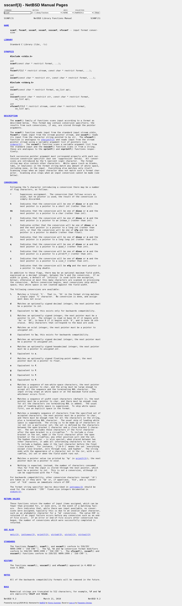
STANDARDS (9, 541)
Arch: (67, 10)
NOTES (7, 575)
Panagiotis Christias (85, 603)
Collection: (79, 10)
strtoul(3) (84, 534)
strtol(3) (70, 534)
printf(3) (81, 458)
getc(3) (14, 534)
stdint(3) (15, 491)
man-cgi (72, 603)
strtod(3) (56, 534)
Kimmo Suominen (54, 603)
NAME (6, 25)
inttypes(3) (76, 487)
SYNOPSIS (9, 51)
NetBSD (42, 603)
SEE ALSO (9, 530)
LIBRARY (8, 40)
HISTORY (8, 561)
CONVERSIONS (11, 182)
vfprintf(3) (48, 139)
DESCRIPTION (11, 116)
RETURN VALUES (12, 499)
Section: (36, 10)
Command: (8, 10)
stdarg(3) (15, 144)
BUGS (6, 587)
